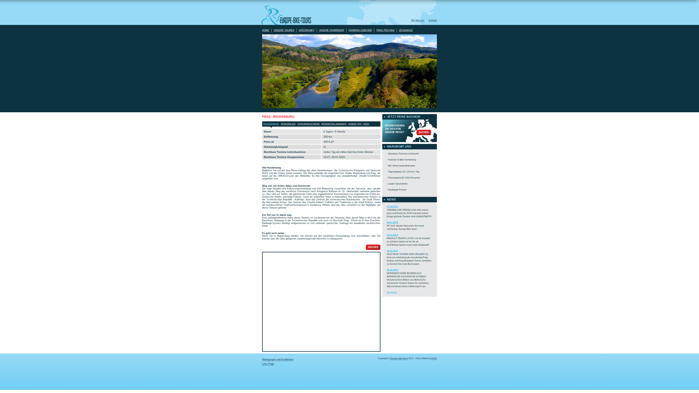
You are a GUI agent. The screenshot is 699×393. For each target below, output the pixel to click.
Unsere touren (284, 30)
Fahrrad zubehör (360, 30)
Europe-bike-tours (399, 358)
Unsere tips (354, 124)
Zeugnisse (406, 30)
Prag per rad (385, 30)
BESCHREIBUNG (271, 124)
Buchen (373, 247)
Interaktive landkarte (334, 124)
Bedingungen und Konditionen (277, 359)
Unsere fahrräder (331, 30)
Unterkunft (307, 30)
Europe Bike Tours (288, 15)
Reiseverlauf (288, 124)
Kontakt (433, 20)
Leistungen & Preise (308, 124)
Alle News (392, 292)
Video (366, 124)
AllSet (434, 358)
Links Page (268, 363)
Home (265, 30)
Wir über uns (417, 20)
